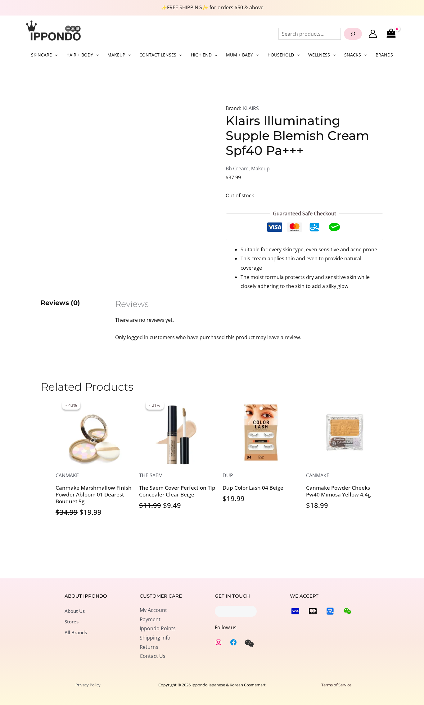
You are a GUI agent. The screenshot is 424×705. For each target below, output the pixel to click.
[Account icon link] (372, 33)
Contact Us (152, 656)
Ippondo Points (158, 628)
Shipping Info (155, 637)
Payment (150, 619)
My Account (153, 610)
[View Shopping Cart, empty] (391, 34)
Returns (149, 647)
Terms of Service (336, 685)
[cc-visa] (295, 611)
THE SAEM (151, 475)
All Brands (76, 632)
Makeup (260, 168)
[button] (54, 55)
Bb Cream (237, 168)
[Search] (353, 34)
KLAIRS (251, 108)
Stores (72, 621)
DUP (228, 475)
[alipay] (330, 611)
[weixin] (249, 643)
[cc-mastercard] (312, 611)
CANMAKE (67, 475)
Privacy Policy (88, 685)
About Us (75, 611)
